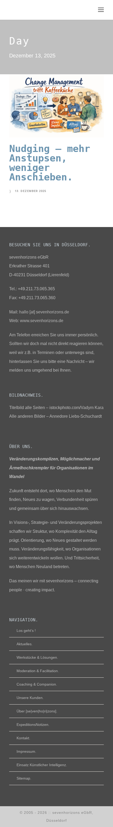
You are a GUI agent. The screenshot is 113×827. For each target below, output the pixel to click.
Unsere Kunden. (30, 698)
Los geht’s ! (26, 630)
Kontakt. (23, 738)
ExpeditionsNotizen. (33, 724)
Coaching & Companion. (37, 684)
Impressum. (26, 751)
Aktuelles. (25, 644)
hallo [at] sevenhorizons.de (44, 312)
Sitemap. (24, 778)
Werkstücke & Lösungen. (37, 657)
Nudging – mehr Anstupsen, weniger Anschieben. (49, 163)
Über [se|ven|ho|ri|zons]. (37, 711)
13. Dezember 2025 (30, 191)
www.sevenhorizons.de (41, 320)
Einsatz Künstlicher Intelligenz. (42, 765)
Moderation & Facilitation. (38, 671)
